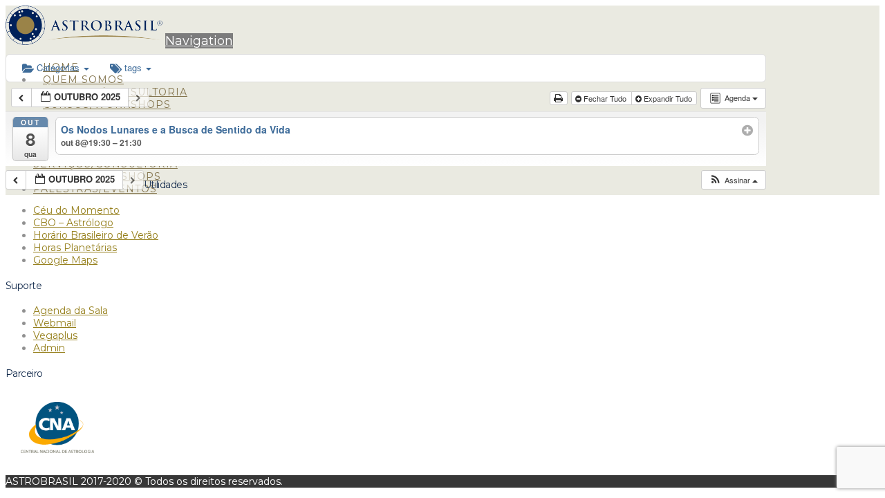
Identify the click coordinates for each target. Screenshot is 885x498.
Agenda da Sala (70, 310)
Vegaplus (55, 335)
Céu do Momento (76, 210)
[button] (199, 40)
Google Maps (65, 260)
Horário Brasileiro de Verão (95, 235)
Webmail (54, 323)
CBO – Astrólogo (73, 222)
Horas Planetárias (75, 247)
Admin (49, 348)
